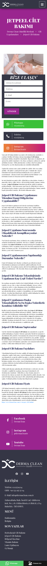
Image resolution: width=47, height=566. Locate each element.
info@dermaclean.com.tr (23, 495)
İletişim (8, 521)
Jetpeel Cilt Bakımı (13, 536)
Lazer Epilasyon (12, 545)
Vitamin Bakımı (11, 542)
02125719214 (17, 487)
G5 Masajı (9, 548)
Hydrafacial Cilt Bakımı (15, 533)
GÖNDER (11, 111)
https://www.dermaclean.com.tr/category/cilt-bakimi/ (18, 402)
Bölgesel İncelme (12, 539)
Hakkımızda (10, 518)
